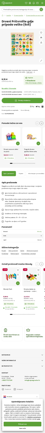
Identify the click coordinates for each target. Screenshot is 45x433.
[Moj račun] (30, 3)
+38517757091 (7, 380)
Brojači (4, 250)
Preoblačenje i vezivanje (28, 253)
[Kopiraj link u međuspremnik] (41, 42)
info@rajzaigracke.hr (32, 380)
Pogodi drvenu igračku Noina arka (30, 150)
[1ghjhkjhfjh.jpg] (11, 277)
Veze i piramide (13, 250)
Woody (27, 110)
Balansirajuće (15, 253)
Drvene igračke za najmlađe (10, 110)
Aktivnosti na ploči (32, 250)
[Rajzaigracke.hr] (2, 15)
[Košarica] (37, 3)
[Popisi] (26, 3)
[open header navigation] (42, 3)
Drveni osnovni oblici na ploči (11, 150)
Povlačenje (5, 253)
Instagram (20, 389)
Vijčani (22, 250)
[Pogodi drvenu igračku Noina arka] (31, 136)
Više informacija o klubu (33, 83)
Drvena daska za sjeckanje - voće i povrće (30, 290)
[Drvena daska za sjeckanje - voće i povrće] (31, 277)
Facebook (8, 389)
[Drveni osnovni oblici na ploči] (11, 136)
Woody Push (7, 289)
